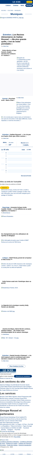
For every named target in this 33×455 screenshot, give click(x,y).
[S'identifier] (25, 2)
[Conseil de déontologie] (7, 431)
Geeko (21, 388)
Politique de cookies (11, 443)
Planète (10, 386)
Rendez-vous (4, 420)
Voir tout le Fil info (26, 175)
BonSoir (2, 398)
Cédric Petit (5, 46)
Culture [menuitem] (8, 5)
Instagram (10, 429)
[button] (2, 2)
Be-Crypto (3, 390)
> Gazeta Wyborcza (5, 428)
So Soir (12, 388)
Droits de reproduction (25, 445)
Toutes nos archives (23, 405)
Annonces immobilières (6, 402)
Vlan (25, 419)
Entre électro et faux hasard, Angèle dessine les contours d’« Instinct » (8, 53)
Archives (15, 390)
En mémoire (11, 420)
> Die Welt (30, 424)
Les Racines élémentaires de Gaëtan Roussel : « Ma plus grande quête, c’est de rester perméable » (13, 39)
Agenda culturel (16, 396)
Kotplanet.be (3, 419)
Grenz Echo (11, 419)
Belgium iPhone (28, 388)
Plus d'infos (17, 436)
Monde (17, 385)
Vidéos (8, 388)
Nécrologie (17, 402)
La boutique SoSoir (15, 400)
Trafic (6, 396)
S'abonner (29, 2)
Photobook (3, 405)
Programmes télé (26, 396)
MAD (5, 386)
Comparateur (3, 403)
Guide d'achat (12, 403)
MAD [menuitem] (22, 5)
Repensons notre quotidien (23, 386)
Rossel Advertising (9, 417)
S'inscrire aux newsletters (23, 376)
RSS (25, 398)
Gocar (22, 402)
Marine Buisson (6, 212)
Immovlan (16, 422)
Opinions (2, 385)
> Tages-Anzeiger (27, 426)
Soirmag (16, 388)
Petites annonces (26, 400)
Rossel (2, 417)
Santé (14, 386)
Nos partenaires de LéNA (7, 424)
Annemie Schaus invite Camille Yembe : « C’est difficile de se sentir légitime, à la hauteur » (16, 209)
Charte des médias (12, 445)
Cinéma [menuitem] (15, 5)
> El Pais (24, 424)
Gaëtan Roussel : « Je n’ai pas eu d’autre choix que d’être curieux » (16, 135)
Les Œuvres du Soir (12, 405)
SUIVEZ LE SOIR (16, 428)
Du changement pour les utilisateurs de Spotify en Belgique (14, 234)
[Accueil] (2, 5)
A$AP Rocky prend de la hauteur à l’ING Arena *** (16, 258)
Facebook (26, 428)
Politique (7, 385)
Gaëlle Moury (6, 334)
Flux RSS (17, 429)
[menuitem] (4, 453)
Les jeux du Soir (4, 400)
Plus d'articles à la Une (16, 366)
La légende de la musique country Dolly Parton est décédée (14, 306)
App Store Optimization (6, 422)
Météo (10, 396)
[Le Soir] (16, 2)
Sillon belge (18, 420)
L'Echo (17, 417)
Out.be (22, 398)
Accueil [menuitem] (3, 10)
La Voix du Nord (19, 419)
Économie (22, 385)
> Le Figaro (18, 424)
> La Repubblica (4, 426)
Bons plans (27, 402)
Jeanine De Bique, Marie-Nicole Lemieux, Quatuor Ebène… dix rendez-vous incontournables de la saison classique (15, 330)
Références (9, 390)
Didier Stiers (21, 97)
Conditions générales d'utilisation (9, 441)
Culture (2, 386)
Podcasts (2, 388)
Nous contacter (9, 398)
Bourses (2, 396)
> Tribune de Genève (16, 426)
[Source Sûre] (4, 440)
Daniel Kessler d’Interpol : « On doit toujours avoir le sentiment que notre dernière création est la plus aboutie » (16, 357)
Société (13, 385)
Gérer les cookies (5, 407)
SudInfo (22, 417)
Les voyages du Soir (22, 403)
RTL (25, 417)
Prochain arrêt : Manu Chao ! (8, 99)
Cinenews (17, 398)
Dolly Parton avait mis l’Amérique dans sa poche (16, 282)
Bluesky (3, 429)
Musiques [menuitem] (18, 10)
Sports (27, 385)
